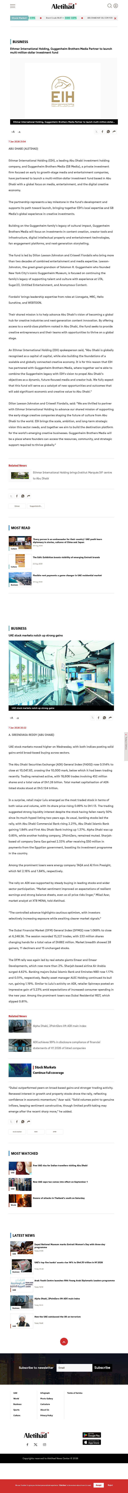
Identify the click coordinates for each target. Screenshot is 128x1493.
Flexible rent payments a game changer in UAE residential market (67, 575)
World (16, 1398)
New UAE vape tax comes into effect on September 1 (60, 1182)
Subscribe (102, 1367)
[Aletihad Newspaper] (64, 6)
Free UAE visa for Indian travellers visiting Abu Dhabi (60, 1165)
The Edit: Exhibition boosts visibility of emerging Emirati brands (66, 557)
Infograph (45, 1393)
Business (17, 1404)
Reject (110, 1485)
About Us (44, 1410)
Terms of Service (74, 1393)
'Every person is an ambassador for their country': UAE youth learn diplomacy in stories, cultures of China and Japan (67, 541)
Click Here (62, 1485)
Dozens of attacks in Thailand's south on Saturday (59, 1198)
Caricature (45, 1404)
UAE (15, 1393)
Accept (98, 1485)
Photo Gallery (46, 1398)
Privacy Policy (46, 1415)
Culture (16, 1415)
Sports (16, 1410)
